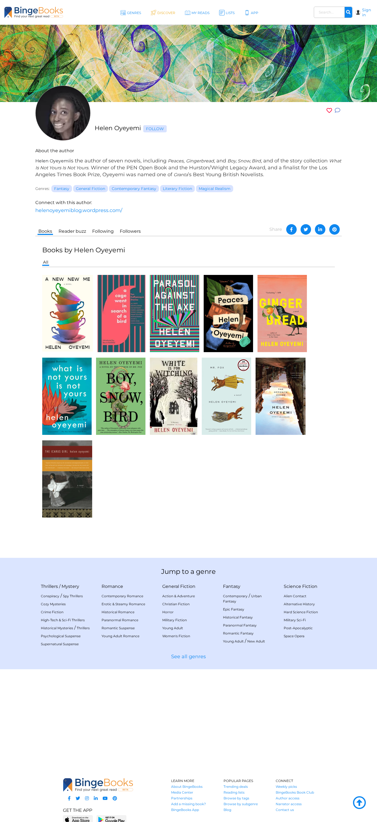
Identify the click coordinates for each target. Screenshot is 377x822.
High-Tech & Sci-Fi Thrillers (63, 620)
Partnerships (181, 798)
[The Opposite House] (281, 395)
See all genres (188, 657)
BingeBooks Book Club (295, 792)
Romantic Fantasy (238, 633)
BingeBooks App (185, 810)
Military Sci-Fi (295, 620)
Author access (287, 798)
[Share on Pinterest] (334, 229)
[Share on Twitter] (306, 229)
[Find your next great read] (33, 12)
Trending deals (236, 786)
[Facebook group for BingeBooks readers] (69, 798)
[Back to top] (359, 803)
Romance (112, 586)
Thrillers (49, 586)
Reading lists (234, 792)
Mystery (70, 586)
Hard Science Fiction (301, 612)
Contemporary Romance (122, 596)
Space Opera (294, 636)
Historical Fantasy (238, 617)
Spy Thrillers (73, 596)
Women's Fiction (176, 636)
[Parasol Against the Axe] (174, 313)
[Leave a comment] (337, 110)
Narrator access (289, 804)
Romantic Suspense (118, 628)
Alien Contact (295, 596)
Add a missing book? (188, 804)
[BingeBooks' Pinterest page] (115, 798)
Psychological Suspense (61, 636)
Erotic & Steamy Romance (123, 604)
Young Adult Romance (120, 636)
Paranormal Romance (120, 620)
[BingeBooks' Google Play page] (111, 819)
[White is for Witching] (173, 395)
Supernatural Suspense (60, 644)
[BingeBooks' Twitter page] (78, 798)
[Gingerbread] (282, 313)
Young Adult (172, 628)
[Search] (348, 12)
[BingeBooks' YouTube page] (105, 798)
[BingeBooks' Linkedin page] (96, 798)
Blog (227, 810)
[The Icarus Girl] (67, 478)
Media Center (182, 792)
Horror (168, 612)
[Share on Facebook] (291, 229)
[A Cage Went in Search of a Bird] (121, 313)
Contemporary (235, 596)
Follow (155, 128)
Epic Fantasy (233, 609)
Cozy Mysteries (53, 604)
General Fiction (178, 586)
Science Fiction (300, 586)
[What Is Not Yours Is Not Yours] (67, 395)
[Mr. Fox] (226, 395)
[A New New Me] (67, 312)
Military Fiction (174, 620)
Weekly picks (286, 786)
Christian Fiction (176, 604)
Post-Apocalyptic (298, 628)
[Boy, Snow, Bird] (120, 395)
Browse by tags (236, 798)
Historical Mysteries (57, 628)
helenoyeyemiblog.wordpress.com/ (78, 210)
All (45, 262)
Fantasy (231, 586)
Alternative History (299, 604)
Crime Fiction (52, 612)
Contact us (285, 810)
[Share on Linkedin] (320, 229)
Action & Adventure (178, 596)
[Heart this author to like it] (329, 110)
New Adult (256, 641)
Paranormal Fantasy (240, 625)
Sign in (366, 12)
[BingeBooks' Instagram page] (87, 798)
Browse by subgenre (241, 804)
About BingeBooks (187, 786)
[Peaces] (228, 313)
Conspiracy (50, 596)
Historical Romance (118, 612)
